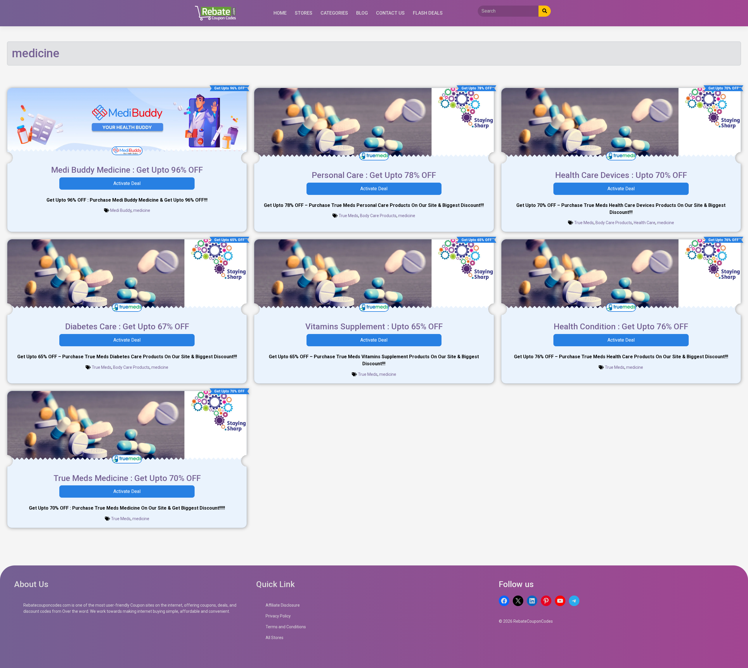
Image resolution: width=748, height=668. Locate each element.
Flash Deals (428, 13)
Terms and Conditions (286, 626)
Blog (362, 13)
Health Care (644, 222)
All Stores (274, 637)
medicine (141, 210)
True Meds (348, 215)
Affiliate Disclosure (283, 605)
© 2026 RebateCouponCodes (526, 621)
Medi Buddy (120, 210)
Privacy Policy (278, 616)
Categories (334, 13)
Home (280, 13)
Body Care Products (378, 215)
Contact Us (390, 13)
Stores (303, 13)
